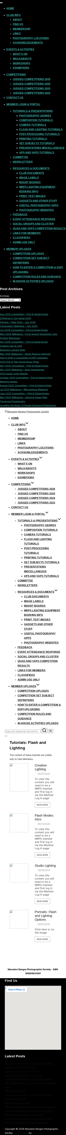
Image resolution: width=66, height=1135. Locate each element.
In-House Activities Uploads (33, 281)
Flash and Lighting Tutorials (41, 129)
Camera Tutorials (32, 124)
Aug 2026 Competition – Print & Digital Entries (24, 314)
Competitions (16, 74)
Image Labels (29, 177)
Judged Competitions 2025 (31, 83)
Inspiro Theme (20, 1132)
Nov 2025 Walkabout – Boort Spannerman (22, 369)
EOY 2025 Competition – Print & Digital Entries (24, 365)
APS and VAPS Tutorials (36, 152)
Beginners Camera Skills (12, 350)
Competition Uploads (28, 253)
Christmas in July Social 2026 (15, 318)
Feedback (20, 214)
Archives (4, 296)
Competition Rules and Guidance (37, 276)
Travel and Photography (12, 401)
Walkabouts (22, 58)
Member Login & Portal (23, 104)
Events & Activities (20, 49)
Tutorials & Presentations (33, 111)
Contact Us (14, 97)
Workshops (21, 63)
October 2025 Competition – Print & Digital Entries (26, 377)
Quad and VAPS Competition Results (39, 228)
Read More (42, 805)
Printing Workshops (10, 338)
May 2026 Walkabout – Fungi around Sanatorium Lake (28, 334)
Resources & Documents (31, 168)
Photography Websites (36, 210)
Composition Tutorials (36, 120)
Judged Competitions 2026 (31, 79)
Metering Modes (8, 381)
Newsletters (23, 161)
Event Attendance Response (34, 219)
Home (10, 8)
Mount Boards (30, 182)
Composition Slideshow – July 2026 (18, 326)
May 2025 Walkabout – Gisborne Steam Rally (23, 397)
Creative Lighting (41, 767)
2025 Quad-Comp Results (14, 373)
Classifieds (21, 237)
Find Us (18, 24)
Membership (21, 29)
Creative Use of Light (11, 346)
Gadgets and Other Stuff (38, 200)
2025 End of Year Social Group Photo (19, 361)
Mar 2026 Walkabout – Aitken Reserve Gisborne (25, 354)
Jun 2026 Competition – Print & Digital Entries (24, 330)
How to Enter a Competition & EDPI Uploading (24, 357)
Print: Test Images (32, 196)
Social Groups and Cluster (33, 223)
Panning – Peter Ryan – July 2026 (18, 322)
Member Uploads (18, 249)
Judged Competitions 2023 (31, 93)
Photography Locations (31, 38)
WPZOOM (37, 1132)
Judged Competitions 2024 (31, 88)
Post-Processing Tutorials (39, 134)
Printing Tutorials (33, 138)
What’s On (20, 54)
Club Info (13, 15)
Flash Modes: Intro (44, 817)
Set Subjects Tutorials (37, 143)
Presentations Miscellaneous (41, 148)
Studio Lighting (45, 865)
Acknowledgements (28, 42)
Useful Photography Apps (38, 205)
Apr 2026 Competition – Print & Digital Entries (24, 342)
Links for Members (27, 233)
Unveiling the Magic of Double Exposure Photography (28, 405)
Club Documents (31, 173)
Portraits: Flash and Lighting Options (45, 915)
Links (17, 33)
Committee (20, 157)
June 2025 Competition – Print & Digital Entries (24, 393)
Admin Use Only (24, 242)
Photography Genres (35, 115)
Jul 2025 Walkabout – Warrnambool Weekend (24, 389)
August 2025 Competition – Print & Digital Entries (25, 385)
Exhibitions (21, 67)
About (17, 19)
